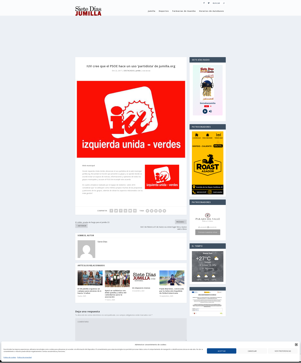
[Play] (205, 111)
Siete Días (102, 241)
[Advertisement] (150, 34)
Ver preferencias (283, 351)
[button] (296, 344)
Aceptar (222, 351)
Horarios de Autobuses (211, 11)
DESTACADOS (129, 70)
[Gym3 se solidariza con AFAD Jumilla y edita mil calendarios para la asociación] (117, 278)
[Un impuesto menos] (144, 277)
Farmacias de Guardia (184, 11)
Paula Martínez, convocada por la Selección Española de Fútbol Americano (171, 291)
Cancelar (252, 351)
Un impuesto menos (141, 288)
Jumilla (151, 11)
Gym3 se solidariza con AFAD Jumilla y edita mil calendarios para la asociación (115, 293)
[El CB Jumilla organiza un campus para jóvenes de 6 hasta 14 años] (90, 277)
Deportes (164, 11)
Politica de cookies (10, 357)
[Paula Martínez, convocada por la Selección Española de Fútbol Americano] (171, 277)
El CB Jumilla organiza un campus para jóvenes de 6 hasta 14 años (89, 291)
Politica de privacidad (24, 357)
